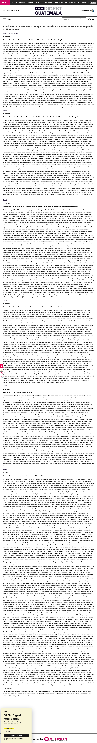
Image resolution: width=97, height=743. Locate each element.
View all (93, 2)
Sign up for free (16, 735)
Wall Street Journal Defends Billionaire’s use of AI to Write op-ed (67, 2)
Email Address (9, 728)
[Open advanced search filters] (84, 19)
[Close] (29, 710)
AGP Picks (5, 2)
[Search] (81, 19)
